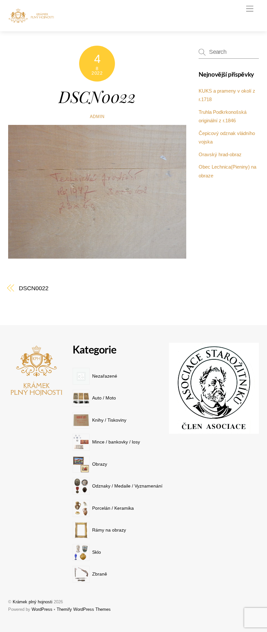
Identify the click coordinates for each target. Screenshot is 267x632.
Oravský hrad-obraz (220, 154)
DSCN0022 (97, 96)
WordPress (42, 609)
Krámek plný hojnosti (32, 601)
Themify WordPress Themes (84, 609)
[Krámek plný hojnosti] (32, 20)
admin (97, 116)
